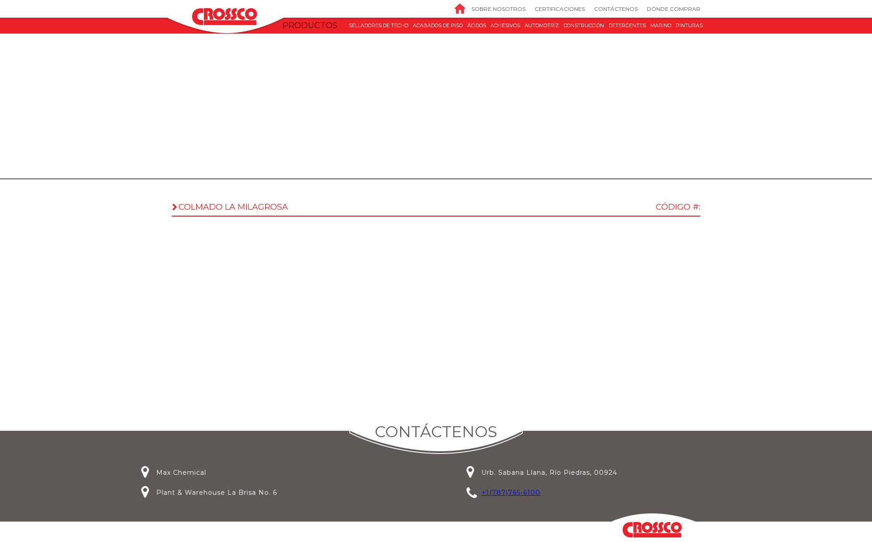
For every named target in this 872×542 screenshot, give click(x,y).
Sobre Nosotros (498, 8)
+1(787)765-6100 (510, 492)
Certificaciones (560, 8)
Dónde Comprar (673, 8)
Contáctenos (616, 8)
